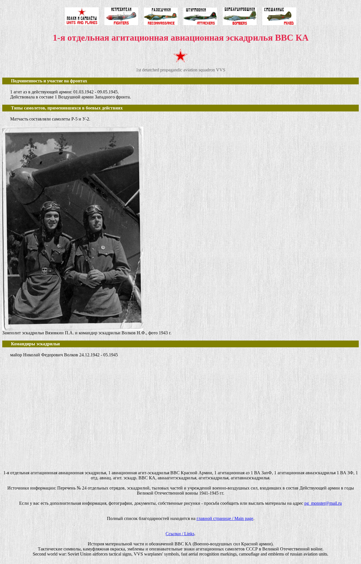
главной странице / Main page (225, 518)
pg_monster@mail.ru (323, 503)
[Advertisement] (171, 421)
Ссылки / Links (180, 533)
